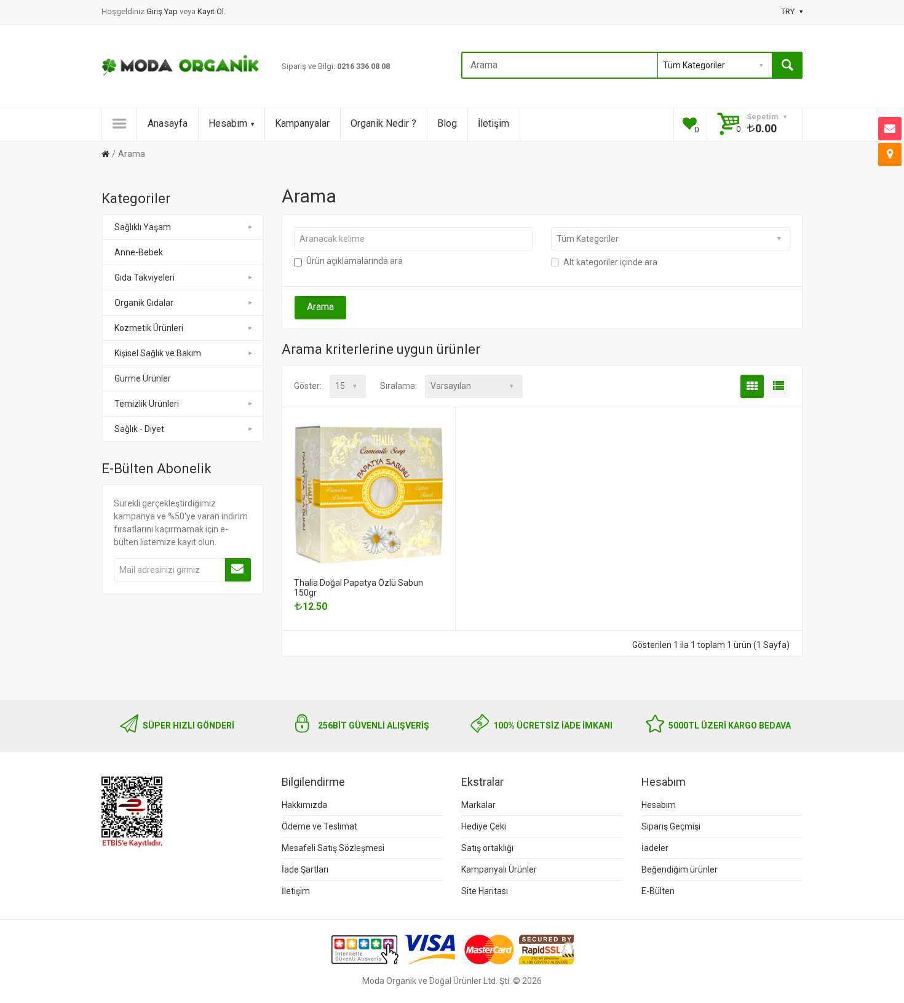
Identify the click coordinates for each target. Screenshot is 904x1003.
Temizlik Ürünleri (146, 404)
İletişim (493, 123)
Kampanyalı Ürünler (499, 869)
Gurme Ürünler (142, 378)
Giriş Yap (163, 11)
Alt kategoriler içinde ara (610, 262)
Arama (131, 154)
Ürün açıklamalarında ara (354, 261)
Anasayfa (168, 123)
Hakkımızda (304, 805)
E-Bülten (658, 891)
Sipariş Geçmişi (670, 826)
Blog (447, 123)
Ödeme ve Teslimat (319, 826)
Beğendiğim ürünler (679, 869)
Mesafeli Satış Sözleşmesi (333, 848)
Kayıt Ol (210, 11)
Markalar (478, 805)
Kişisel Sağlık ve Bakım (157, 353)
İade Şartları (305, 869)
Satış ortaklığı (487, 848)
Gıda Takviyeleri (144, 277)
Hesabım (227, 123)
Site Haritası (484, 891)
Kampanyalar (302, 123)
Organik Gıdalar (143, 303)
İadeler (654, 848)
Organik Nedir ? (383, 123)
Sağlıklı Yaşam (142, 227)
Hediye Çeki (483, 826)
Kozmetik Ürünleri (148, 328)
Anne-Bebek (138, 252)
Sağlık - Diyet (139, 429)
